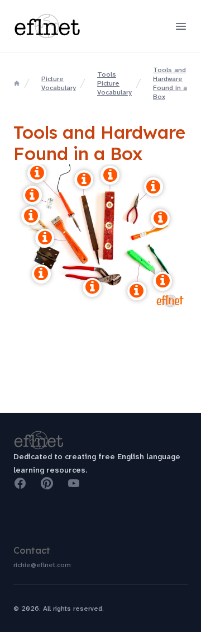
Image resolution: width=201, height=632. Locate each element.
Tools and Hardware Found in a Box (170, 83)
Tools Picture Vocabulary (114, 83)
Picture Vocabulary (58, 83)
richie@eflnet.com (42, 564)
